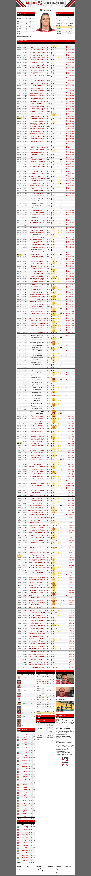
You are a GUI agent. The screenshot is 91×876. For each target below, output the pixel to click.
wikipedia (41, 31)
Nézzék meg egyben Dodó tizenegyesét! (64, 721)
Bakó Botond (71, 514)
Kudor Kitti (71, 284)
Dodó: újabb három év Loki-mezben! (64, 742)
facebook (49, 31)
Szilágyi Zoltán (71, 46)
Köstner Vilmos (71, 309)
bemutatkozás (48, 874)
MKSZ (45, 31)
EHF (46, 31)
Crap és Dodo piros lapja (60, 711)
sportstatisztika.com (34, 874)
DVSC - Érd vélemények (59, 698)
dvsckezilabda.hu (59, 874)
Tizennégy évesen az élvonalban (63, 752)
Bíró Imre (71, 662)
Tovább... (62, 725)
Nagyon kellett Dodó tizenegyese (63, 728)
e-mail (53, 874)
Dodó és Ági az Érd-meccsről (60, 684)
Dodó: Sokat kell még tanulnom (63, 736)
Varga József (71, 610)
